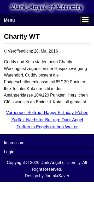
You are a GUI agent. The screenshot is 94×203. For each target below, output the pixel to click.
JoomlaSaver (57, 176)
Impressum (14, 143)
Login (9, 152)
